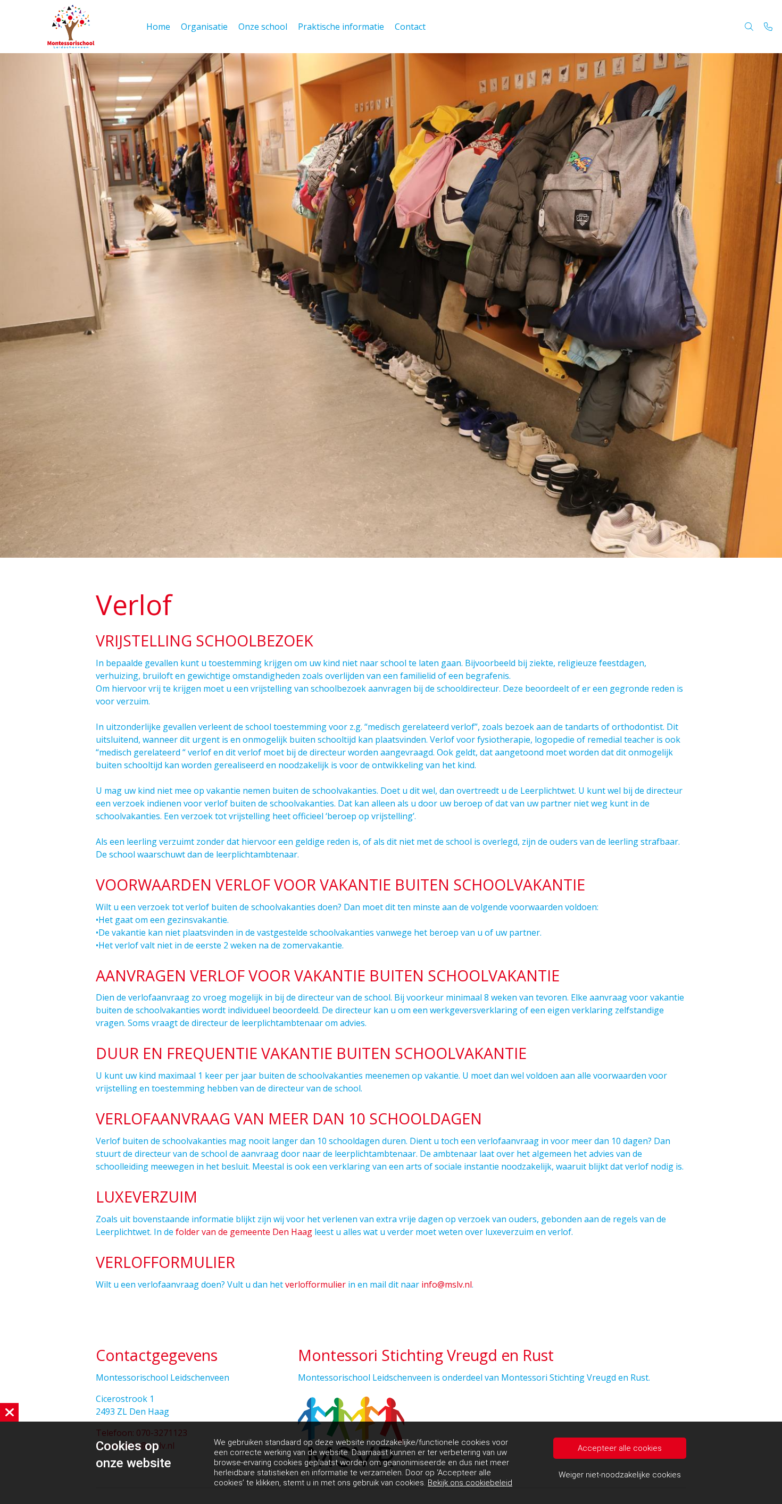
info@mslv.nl (446, 1284)
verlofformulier (315, 1284)
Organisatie (204, 26)
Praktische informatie (341, 26)
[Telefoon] (768, 26)
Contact (410, 26)
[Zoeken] (749, 26)
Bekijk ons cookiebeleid (470, 1483)
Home (158, 26)
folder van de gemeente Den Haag (244, 1232)
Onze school (262, 26)
